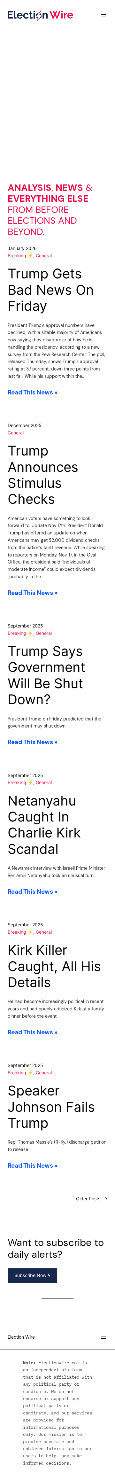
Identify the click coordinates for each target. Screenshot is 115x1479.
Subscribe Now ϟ (32, 1275)
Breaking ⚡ (20, 255)
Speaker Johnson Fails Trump (51, 1107)
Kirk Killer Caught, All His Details (54, 966)
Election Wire (21, 1337)
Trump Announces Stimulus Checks (43, 475)
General (44, 255)
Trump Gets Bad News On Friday (51, 290)
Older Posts (91, 1198)
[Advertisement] (57, 111)
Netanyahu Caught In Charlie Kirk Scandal (44, 825)
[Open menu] (103, 15)
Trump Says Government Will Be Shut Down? (46, 675)
